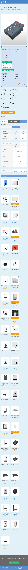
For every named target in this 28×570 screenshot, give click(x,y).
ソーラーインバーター (5, 12)
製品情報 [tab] (5, 121)
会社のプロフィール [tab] (15, 121)
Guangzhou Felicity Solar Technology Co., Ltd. (11, 51)
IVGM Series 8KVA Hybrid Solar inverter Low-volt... (14, 49)
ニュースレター (23, 567)
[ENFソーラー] (3, 2)
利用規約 (3, 567)
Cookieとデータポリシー (10, 567)
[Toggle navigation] (26, 1)
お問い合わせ (17, 567)
